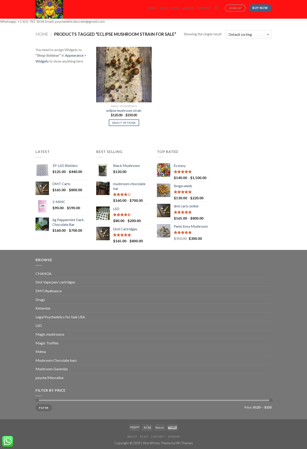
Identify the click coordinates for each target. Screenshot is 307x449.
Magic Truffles (47, 343)
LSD (39, 325)
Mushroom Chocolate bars (56, 360)
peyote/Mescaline (50, 377)
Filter (43, 407)
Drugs (40, 299)
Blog (175, 8)
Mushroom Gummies (52, 369)
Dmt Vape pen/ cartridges (55, 282)
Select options (124, 122)
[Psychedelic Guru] (62, 9)
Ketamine (43, 308)
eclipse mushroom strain (123, 110)
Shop (164, 8)
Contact (204, 8)
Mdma (41, 351)
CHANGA (43, 273)
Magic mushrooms (50, 334)
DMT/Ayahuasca (49, 291)
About (188, 8)
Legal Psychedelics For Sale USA (60, 317)
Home (151, 8)
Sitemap (174, 436)
